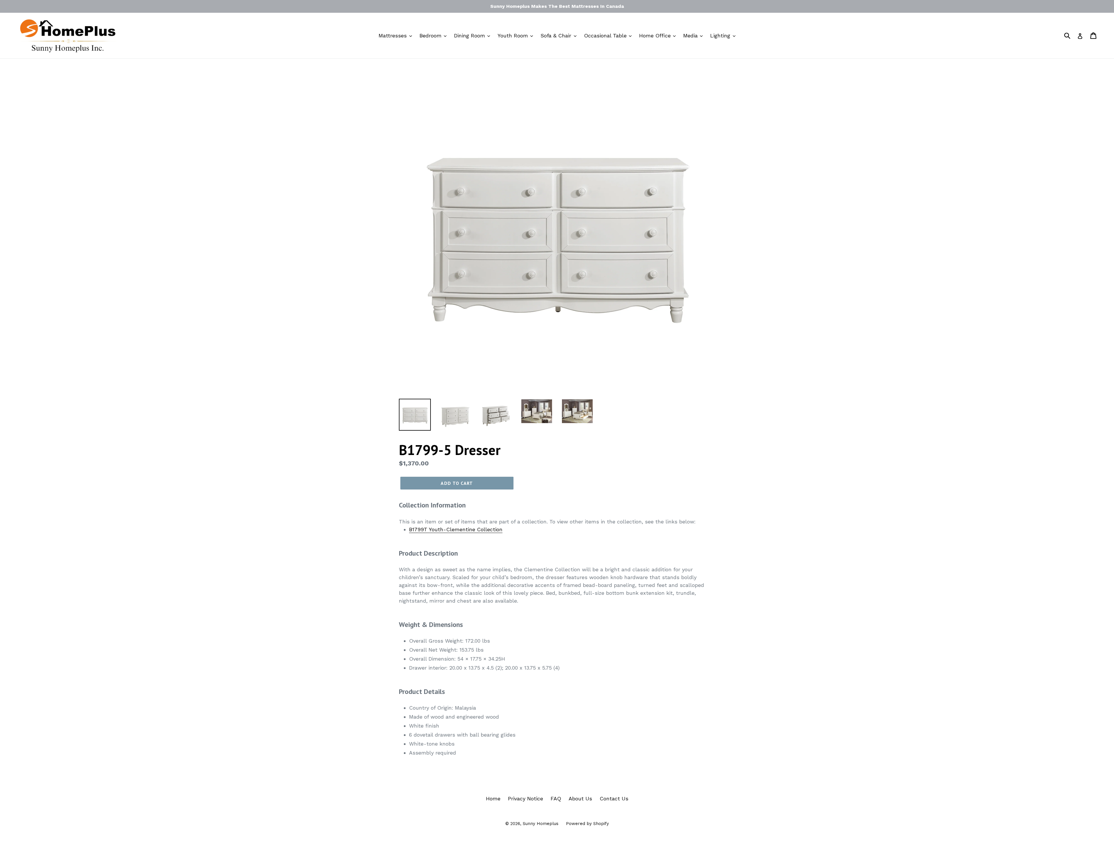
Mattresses (393, 35)
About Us (580, 798)
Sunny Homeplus (540, 823)
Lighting (721, 35)
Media (691, 35)
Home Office (655, 35)
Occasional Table (606, 35)
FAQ (556, 798)
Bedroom (431, 35)
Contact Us (614, 798)
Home (493, 798)
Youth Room (514, 35)
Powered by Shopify (587, 823)
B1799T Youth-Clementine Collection (455, 529)
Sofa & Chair (556, 35)
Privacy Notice (525, 798)
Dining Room (470, 35)
